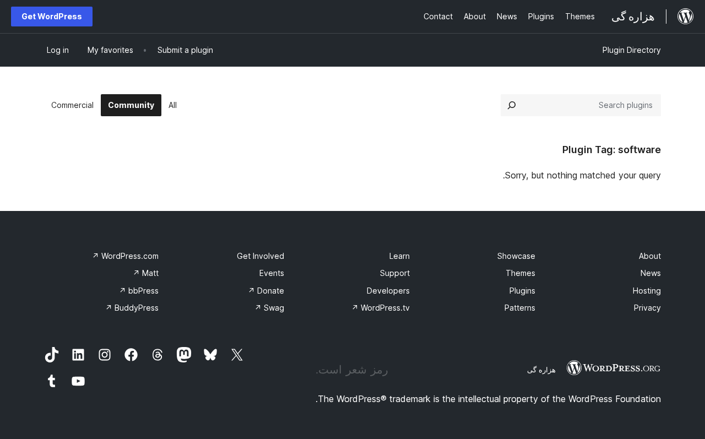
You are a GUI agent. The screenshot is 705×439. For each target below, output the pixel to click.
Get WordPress (51, 16)
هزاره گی (541, 369)
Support (395, 273)
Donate (266, 290)
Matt (146, 273)
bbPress (139, 290)
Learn (399, 256)
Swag (269, 307)
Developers (388, 290)
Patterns (520, 307)
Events (271, 273)
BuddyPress (132, 307)
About (650, 256)
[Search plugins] (512, 105)
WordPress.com (125, 256)
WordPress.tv (380, 307)
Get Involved (260, 256)
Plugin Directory (632, 50)
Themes (520, 273)
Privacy (647, 307)
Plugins (522, 290)
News (651, 273)
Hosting (647, 290)
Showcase (516, 256)
